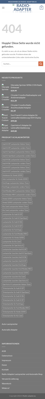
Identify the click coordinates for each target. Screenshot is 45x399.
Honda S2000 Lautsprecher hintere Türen (17, 199)
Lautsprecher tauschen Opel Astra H (15, 281)
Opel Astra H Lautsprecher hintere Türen (17, 284)
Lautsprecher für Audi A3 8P (12, 214)
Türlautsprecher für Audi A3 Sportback (16, 292)
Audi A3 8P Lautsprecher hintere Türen (16, 144)
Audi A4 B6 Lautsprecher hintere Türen (16, 160)
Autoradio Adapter (10, 329)
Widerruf (5, 388)
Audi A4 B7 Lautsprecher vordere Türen (16, 171)
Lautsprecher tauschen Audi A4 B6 (14, 257)
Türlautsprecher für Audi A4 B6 (13, 296)
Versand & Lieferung (10, 379)
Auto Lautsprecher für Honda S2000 (15, 179)
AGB (4, 351)
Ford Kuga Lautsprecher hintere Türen (16, 183)
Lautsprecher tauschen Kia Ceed (14, 277)
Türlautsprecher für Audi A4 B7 (13, 300)
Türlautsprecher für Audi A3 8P (13, 288)
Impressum (6, 360)
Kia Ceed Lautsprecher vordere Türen (15, 210)
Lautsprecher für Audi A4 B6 (12, 222)
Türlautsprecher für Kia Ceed (12, 316)
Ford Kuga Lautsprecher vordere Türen (16, 187)
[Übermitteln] (40, 63)
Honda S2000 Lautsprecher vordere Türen (17, 202)
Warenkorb (6, 383)
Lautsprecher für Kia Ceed (12, 241)
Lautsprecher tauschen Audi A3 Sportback (17, 253)
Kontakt (5, 369)
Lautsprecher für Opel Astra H (13, 245)
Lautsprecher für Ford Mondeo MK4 (15, 234)
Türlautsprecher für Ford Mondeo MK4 (16, 308)
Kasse (4, 365)
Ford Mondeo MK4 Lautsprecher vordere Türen (19, 195)
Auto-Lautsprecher (10, 324)
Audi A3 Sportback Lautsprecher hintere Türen (18, 152)
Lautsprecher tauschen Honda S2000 (15, 273)
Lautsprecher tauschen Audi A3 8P (14, 249)
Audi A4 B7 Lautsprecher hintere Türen (16, 167)
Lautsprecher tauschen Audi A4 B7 (14, 261)
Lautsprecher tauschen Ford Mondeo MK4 (17, 269)
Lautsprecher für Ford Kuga (12, 230)
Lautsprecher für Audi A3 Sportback (15, 218)
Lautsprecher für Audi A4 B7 (12, 226)
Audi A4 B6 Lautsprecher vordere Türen (16, 163)
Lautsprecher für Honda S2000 (13, 238)
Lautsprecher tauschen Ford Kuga (14, 265)
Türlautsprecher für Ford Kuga (13, 304)
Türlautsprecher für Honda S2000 (14, 312)
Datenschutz (7, 355)
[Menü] (3, 8)
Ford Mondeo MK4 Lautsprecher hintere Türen (19, 191)
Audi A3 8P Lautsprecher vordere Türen (16, 148)
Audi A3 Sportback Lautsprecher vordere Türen (19, 156)
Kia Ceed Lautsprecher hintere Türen (15, 206)
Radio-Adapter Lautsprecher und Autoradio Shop (22, 374)
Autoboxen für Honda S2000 (12, 175)
